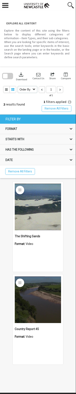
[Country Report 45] (38, 299)
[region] (38, 146)
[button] (38, 76)
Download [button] (21, 76)
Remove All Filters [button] (56, 108)
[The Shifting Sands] (38, 207)
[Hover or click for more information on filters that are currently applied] (69, 102)
